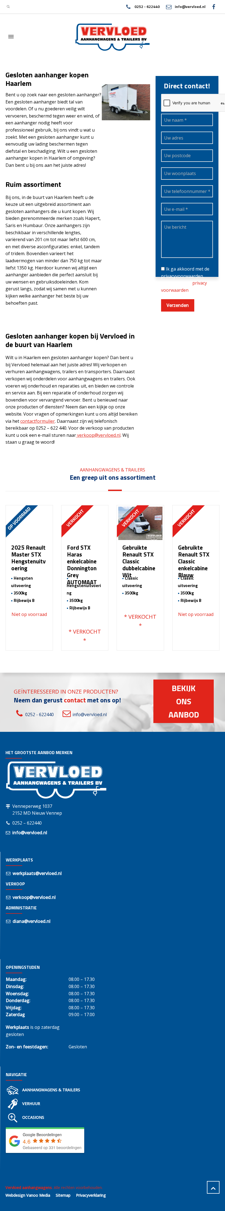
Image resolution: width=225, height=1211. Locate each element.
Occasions (33, 1117)
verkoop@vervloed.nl (98, 435)
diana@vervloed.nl (31, 921)
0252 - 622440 (146, 6)
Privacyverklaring (91, 1195)
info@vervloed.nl (190, 6)
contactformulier (37, 421)
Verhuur (31, 1103)
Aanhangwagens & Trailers (51, 1089)
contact (75, 700)
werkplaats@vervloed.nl (37, 873)
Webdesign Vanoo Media (27, 1195)
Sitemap (63, 1195)
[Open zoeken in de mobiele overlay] (8, 6)
